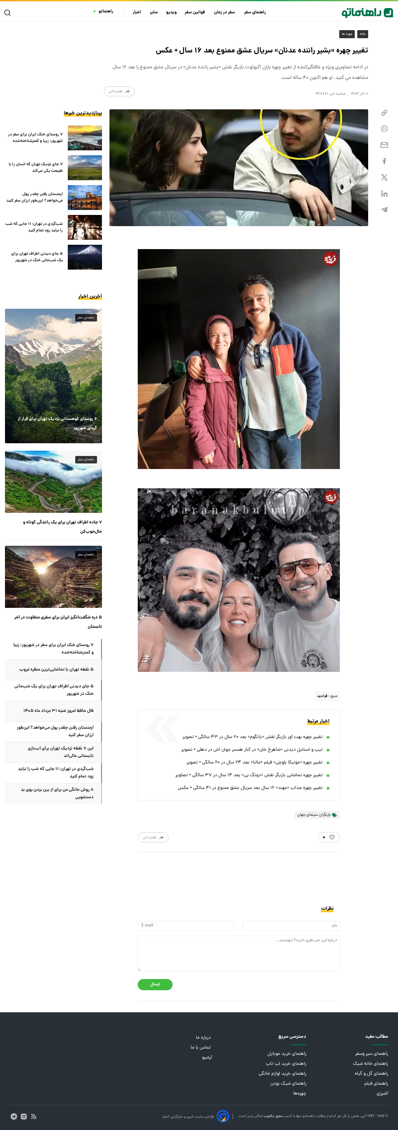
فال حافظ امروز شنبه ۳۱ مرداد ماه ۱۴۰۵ (58, 711)
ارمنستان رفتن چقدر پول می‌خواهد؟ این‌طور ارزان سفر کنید (34, 197)
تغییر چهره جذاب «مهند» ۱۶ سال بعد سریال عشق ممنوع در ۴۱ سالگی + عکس (250, 788)
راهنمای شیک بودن (288, 1083)
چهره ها (347, 34)
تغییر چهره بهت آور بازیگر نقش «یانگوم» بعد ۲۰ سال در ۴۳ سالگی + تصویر (253, 737)
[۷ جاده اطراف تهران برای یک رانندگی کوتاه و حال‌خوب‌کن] (53, 482)
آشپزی (382, 1093)
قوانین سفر (195, 12)
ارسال (155, 984)
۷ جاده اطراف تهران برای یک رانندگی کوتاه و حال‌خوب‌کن (62, 527)
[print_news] (384, 129)
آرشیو (207, 1057)
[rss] (34, 1116)
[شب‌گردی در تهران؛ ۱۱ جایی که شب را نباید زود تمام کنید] (85, 227)
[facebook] (384, 161)
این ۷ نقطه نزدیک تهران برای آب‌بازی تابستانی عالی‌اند (61, 752)
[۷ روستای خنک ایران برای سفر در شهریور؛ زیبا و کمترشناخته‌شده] (85, 137)
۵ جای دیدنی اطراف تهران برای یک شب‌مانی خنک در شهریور (37, 257)
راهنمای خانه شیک (370, 1064)
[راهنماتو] (367, 13)
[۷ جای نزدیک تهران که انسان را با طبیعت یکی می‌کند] (85, 167)
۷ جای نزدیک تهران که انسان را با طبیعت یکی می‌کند (36, 167)
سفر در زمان (225, 12)
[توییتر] (384, 177)
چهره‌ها (299, 1093)
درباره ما (204, 1037)
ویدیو (171, 12)
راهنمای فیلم (376, 1083)
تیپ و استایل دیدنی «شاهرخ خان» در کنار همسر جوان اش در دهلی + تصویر (252, 750)
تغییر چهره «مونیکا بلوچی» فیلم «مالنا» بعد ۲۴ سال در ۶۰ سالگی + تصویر (255, 762)
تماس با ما (201, 1047)
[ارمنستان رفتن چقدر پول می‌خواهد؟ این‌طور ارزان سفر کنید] (85, 197)
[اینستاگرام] (23, 1116)
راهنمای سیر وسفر (371, 1054)
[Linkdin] (384, 194)
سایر (154, 12)
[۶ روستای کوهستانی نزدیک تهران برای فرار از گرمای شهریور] (53, 376)
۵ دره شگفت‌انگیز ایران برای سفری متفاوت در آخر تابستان (58, 622)
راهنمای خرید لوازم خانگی (282, 1074)
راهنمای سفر (255, 12)
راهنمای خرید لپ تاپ (286, 1064)
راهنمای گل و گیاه (371, 1074)
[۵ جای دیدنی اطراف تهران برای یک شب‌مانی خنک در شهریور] (85, 257)
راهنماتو (106, 11)
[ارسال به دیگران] (384, 145)
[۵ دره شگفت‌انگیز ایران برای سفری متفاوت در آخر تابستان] (53, 577)
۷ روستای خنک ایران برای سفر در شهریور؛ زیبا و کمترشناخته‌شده (35, 137)
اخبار (137, 12)
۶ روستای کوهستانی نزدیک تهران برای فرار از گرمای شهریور (57, 424)
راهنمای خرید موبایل (286, 1054)
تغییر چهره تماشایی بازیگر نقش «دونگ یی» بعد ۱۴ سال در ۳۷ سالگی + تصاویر (249, 775)
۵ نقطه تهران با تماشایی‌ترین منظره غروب (56, 669)
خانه (363, 34)
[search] (9, 13)
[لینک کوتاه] (384, 112)
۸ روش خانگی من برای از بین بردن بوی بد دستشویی (57, 793)
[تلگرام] (384, 210)
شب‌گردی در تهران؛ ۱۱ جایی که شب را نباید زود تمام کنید (34, 227)
